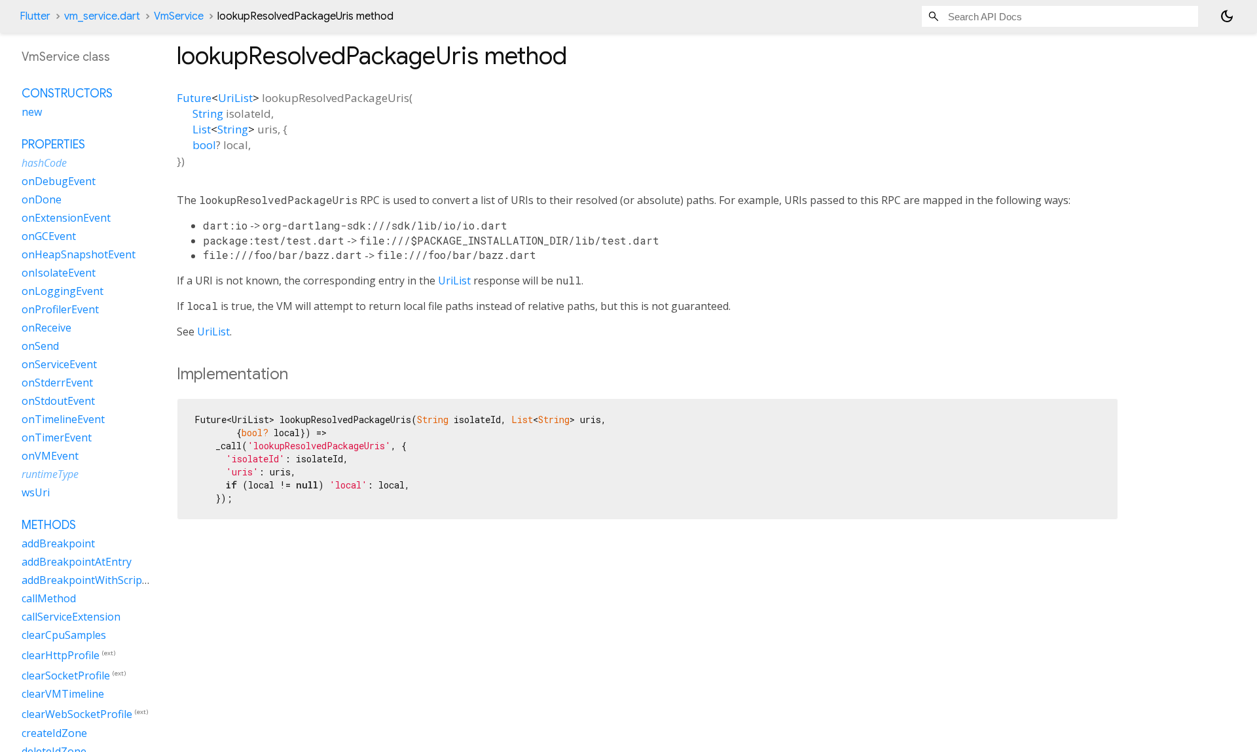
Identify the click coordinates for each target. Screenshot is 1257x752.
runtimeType (50, 474)
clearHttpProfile (61, 655)
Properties (53, 144)
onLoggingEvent (62, 291)
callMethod (49, 598)
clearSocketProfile (66, 675)
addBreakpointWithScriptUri (91, 580)
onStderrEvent (57, 382)
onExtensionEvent (66, 218)
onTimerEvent (57, 437)
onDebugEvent (59, 181)
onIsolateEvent (59, 272)
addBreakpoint (58, 543)
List (201, 129)
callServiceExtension (71, 616)
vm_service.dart (102, 16)
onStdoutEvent (58, 401)
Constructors (67, 93)
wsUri (36, 492)
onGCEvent (49, 236)
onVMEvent (50, 456)
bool (204, 144)
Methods (49, 525)
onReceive (46, 327)
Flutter (35, 16)
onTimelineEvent (63, 419)
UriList (235, 97)
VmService (179, 16)
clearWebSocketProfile (77, 715)
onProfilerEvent (60, 309)
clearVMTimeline (63, 694)
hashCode (44, 163)
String (207, 113)
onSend (40, 346)
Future (194, 97)
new (32, 112)
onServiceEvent (59, 364)
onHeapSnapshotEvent (79, 254)
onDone (42, 199)
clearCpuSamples (64, 635)
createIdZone (54, 733)
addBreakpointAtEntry (77, 562)
